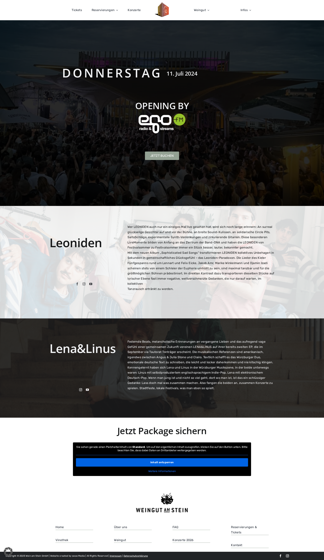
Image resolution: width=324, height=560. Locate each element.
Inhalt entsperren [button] (162, 462)
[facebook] (77, 283)
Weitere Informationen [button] (162, 471)
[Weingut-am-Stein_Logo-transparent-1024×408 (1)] (162, 493)
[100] (162, 3)
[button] (8, 551)
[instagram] (84, 283)
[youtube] (90, 283)
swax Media (78, 556)
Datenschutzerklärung (136, 556)
